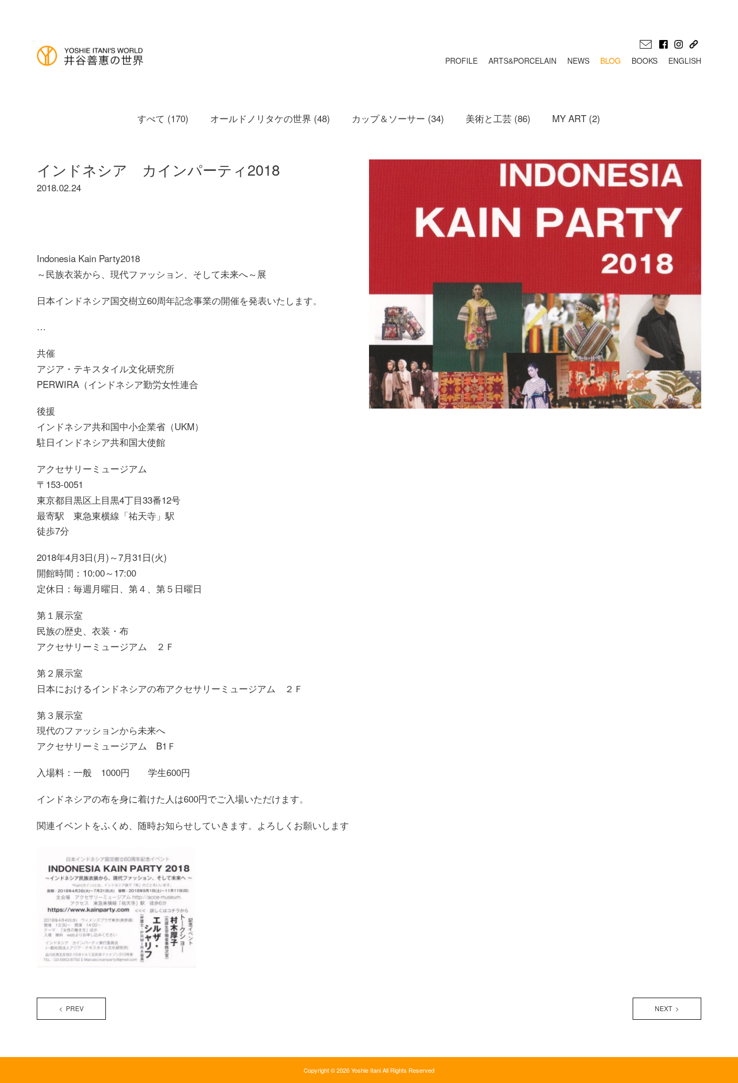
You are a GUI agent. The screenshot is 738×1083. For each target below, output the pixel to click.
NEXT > (667, 1008)
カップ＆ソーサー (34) (398, 118)
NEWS (578, 60)
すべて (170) (163, 118)
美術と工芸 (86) (498, 118)
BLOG (610, 60)
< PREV (71, 1008)
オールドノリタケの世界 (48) (270, 118)
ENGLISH (684, 60)
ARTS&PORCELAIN (522, 60)
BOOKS (645, 60)
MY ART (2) (576, 118)
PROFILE (461, 60)
